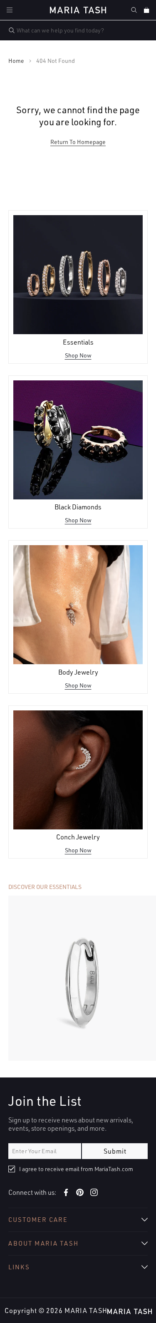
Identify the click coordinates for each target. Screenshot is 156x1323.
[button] (9, 10)
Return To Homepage (78, 141)
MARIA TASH (85, 1310)
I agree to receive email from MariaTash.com (76, 1168)
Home (16, 60)
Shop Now (78, 355)
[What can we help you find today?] (12, 30)
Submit (115, 1151)
